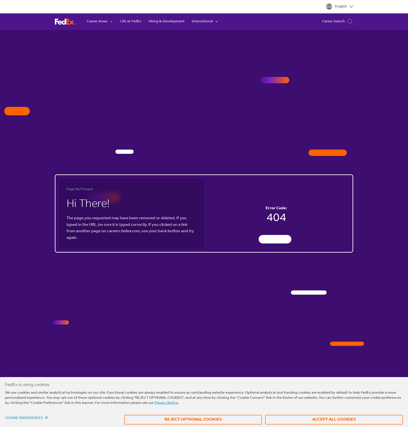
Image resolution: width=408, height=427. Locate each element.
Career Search (333, 21)
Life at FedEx (130, 21)
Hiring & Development (167, 21)
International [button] (202, 21)
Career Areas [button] (97, 21)
